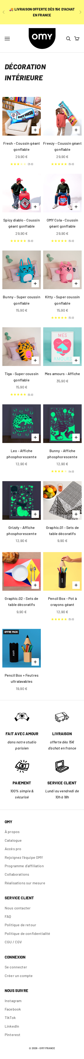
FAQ (8, 916)
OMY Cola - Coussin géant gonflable (62, 223)
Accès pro (13, 848)
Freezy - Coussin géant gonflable (62, 146)
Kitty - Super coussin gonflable (62, 300)
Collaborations (17, 874)
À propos (12, 831)
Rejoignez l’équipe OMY (24, 857)
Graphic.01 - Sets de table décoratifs (62, 530)
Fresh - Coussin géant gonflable (21, 146)
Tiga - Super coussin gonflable (21, 376)
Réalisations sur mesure (25, 883)
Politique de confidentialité (27, 933)
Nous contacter (18, 908)
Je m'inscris (60, 1042)
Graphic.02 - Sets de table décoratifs (21, 601)
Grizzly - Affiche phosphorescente (21, 530)
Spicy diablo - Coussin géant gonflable (21, 223)
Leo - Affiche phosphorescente (21, 453)
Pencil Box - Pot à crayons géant (62, 601)
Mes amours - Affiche (62, 373)
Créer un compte (19, 975)
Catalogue (13, 840)
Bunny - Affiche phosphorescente (62, 453)
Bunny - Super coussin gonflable (21, 300)
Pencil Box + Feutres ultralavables (21, 678)
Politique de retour (20, 924)
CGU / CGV (13, 942)
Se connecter (16, 967)
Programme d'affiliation (24, 865)
